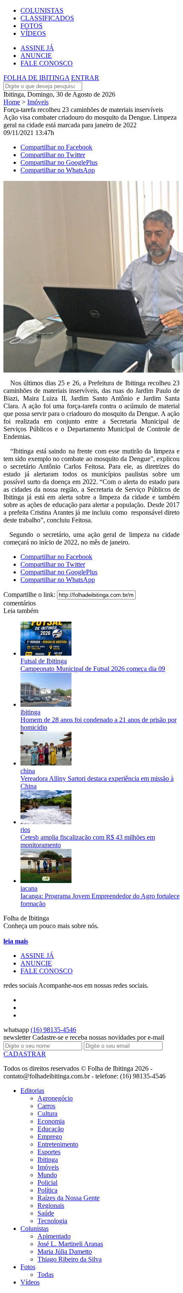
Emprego (49, 1136)
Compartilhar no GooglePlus (58, 162)
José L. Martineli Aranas (70, 1243)
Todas (45, 1274)
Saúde (45, 1213)
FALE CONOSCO (46, 63)
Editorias (32, 1090)
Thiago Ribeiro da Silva (69, 1259)
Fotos (27, 1266)
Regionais (50, 1205)
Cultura (47, 1113)
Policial (47, 1182)
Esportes (48, 1151)
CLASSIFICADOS (47, 18)
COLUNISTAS (41, 10)
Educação (50, 1128)
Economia (51, 1121)
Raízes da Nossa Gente (68, 1197)
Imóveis (38, 102)
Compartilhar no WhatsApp (57, 170)
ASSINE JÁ (37, 48)
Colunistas (34, 1228)
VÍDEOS (33, 33)
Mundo (47, 1174)
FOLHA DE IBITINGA (36, 77)
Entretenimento (57, 1144)
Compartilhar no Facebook (56, 147)
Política (47, 1190)
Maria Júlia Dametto (64, 1251)
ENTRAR (85, 77)
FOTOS (31, 25)
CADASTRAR (24, 1054)
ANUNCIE (36, 55)
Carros (46, 1106)
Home (11, 102)
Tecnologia (52, 1220)
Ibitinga (47, 1159)
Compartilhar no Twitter (52, 154)
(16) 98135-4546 (53, 1029)
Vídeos (30, 1282)
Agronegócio (55, 1098)
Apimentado (54, 1236)
